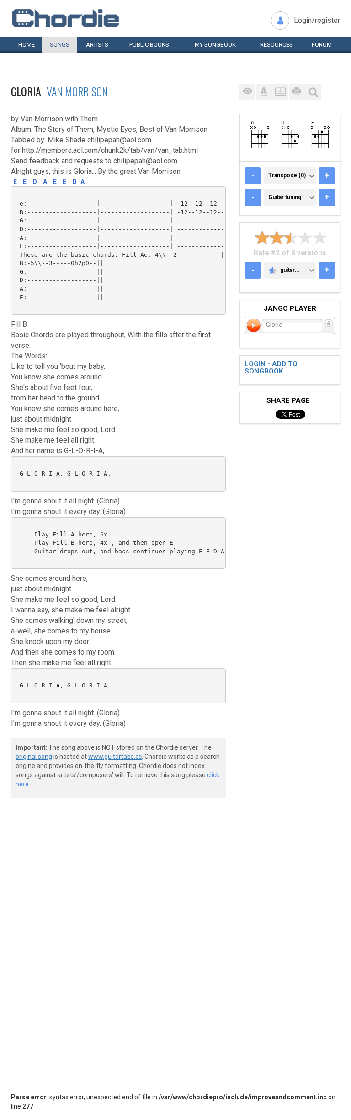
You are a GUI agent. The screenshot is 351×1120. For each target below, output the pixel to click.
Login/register (317, 20)
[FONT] (263, 92)
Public (149, 44)
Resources (276, 44)
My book (215, 44)
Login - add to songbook (271, 368)
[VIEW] (247, 92)
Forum (322, 44)
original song (34, 756)
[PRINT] (296, 92)
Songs (59, 44)
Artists (97, 44)
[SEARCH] (313, 92)
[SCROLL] (280, 92)
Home (26, 44)
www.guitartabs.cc (115, 756)
